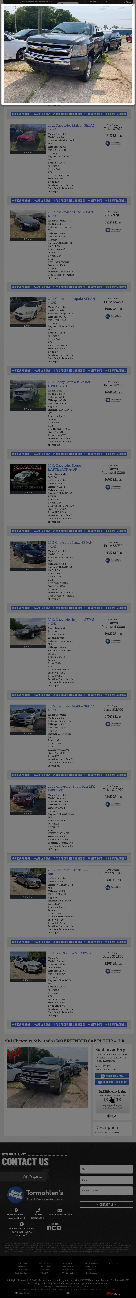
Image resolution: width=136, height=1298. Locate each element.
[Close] (133, 4)
